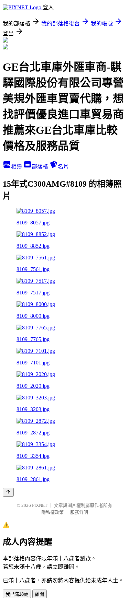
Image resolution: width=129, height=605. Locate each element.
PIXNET (39, 505)
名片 (63, 167)
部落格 (41, 167)
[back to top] (8, 492)
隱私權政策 (52, 512)
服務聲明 (79, 512)
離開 (39, 594)
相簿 (17, 167)
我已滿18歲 (17, 594)
